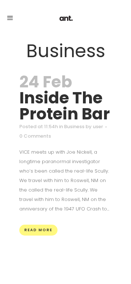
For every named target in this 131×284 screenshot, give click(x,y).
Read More (38, 230)
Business (74, 126)
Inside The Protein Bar (64, 106)
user (98, 126)
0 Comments (35, 136)
